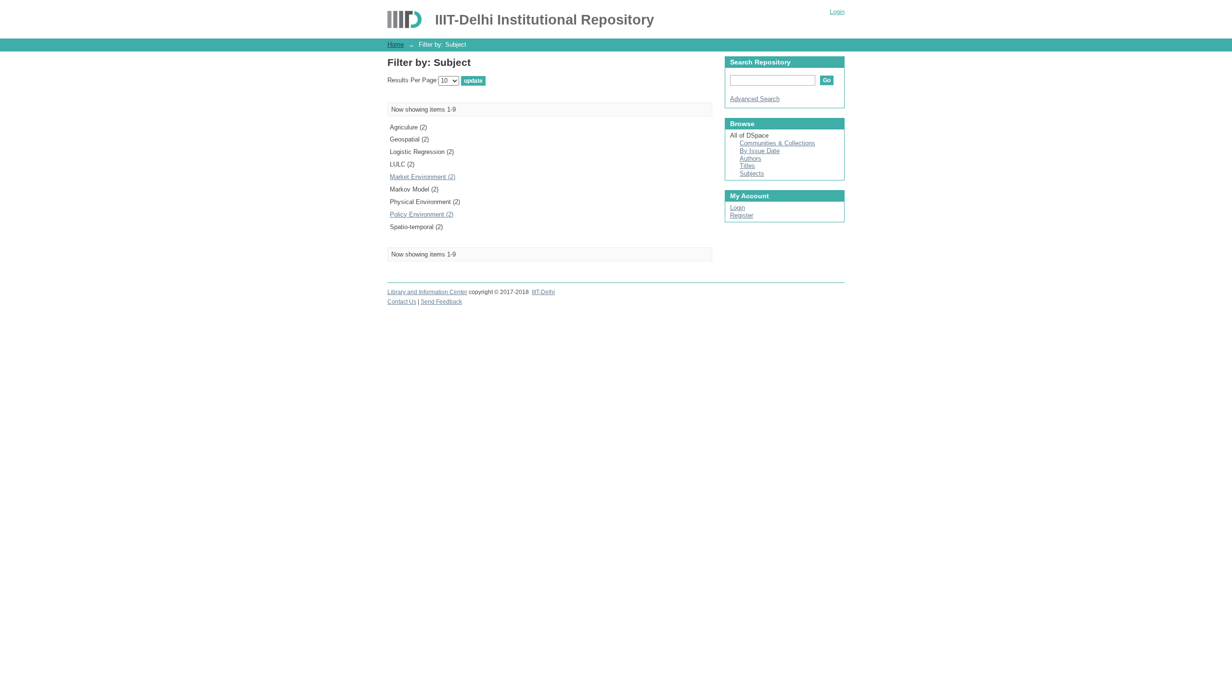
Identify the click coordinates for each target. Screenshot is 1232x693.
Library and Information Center (427, 292)
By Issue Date (760, 150)
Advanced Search (755, 99)
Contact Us (401, 301)
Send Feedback (441, 301)
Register (741, 215)
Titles (747, 165)
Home (395, 44)
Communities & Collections (777, 143)
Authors (750, 158)
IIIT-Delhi (543, 292)
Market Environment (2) (422, 176)
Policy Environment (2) (421, 214)
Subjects (752, 173)
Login (837, 11)
